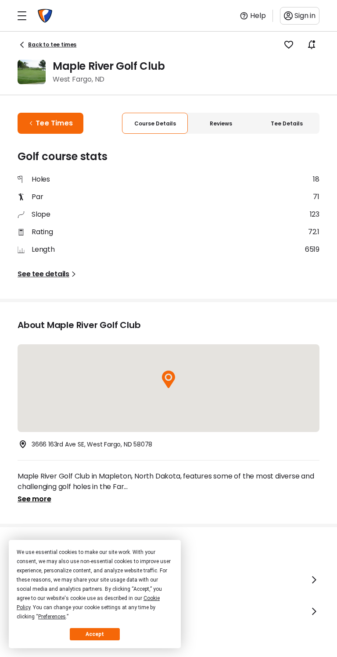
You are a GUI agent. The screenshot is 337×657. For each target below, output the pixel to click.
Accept (95, 634)
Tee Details (287, 123)
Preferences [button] (52, 617)
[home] (45, 16)
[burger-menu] (22, 15)
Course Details (155, 123)
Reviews (221, 123)
